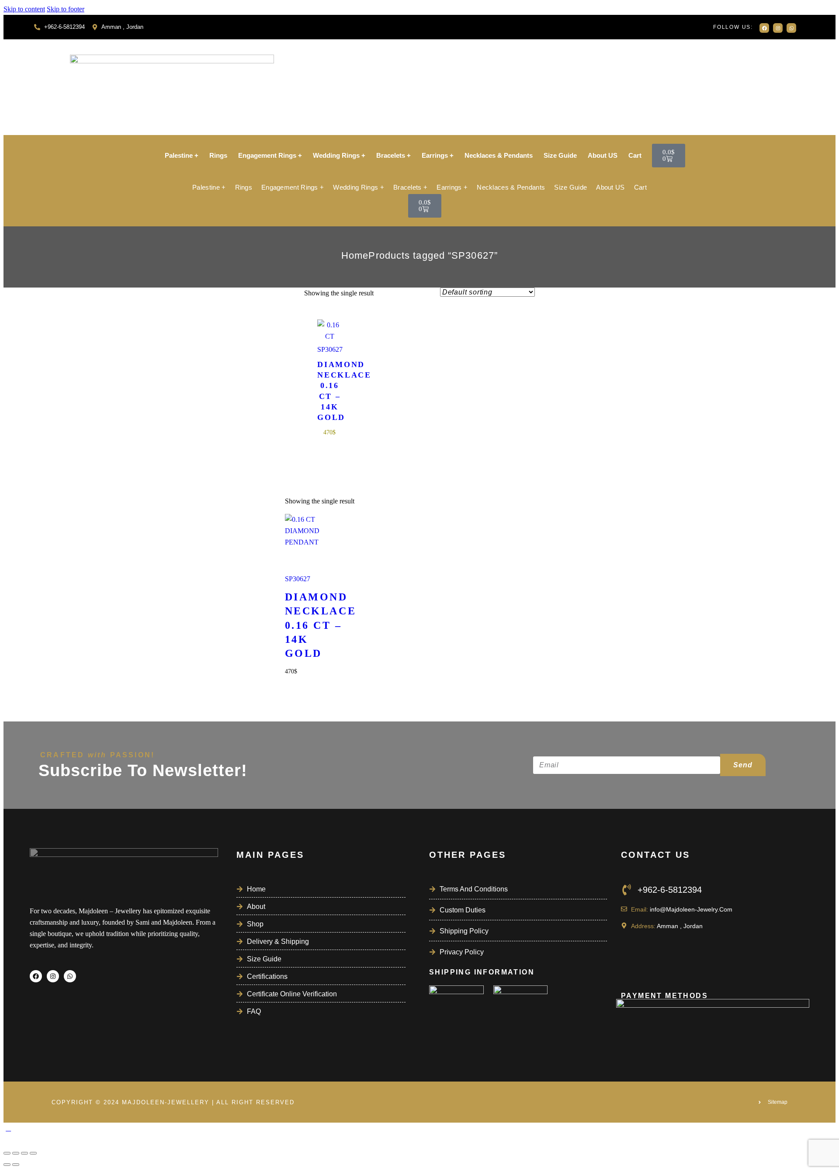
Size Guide (560, 155)
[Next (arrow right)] (15, 1164)
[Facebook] (764, 28)
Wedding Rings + (339, 155)
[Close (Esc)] (33, 1153)
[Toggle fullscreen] (15, 1153)
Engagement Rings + (270, 155)
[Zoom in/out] (6, 1153)
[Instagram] (778, 28)
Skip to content (24, 9)
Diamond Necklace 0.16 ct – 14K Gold (329, 391)
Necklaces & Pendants (499, 155)
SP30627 (329, 349)
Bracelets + (393, 155)
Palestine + (181, 155)
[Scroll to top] (8, 1128)
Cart (634, 155)
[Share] (24, 1153)
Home (354, 255)
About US (602, 155)
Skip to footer (65, 9)
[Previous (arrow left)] (6, 1164)
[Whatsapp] (791, 28)
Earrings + (438, 155)
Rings (218, 155)
